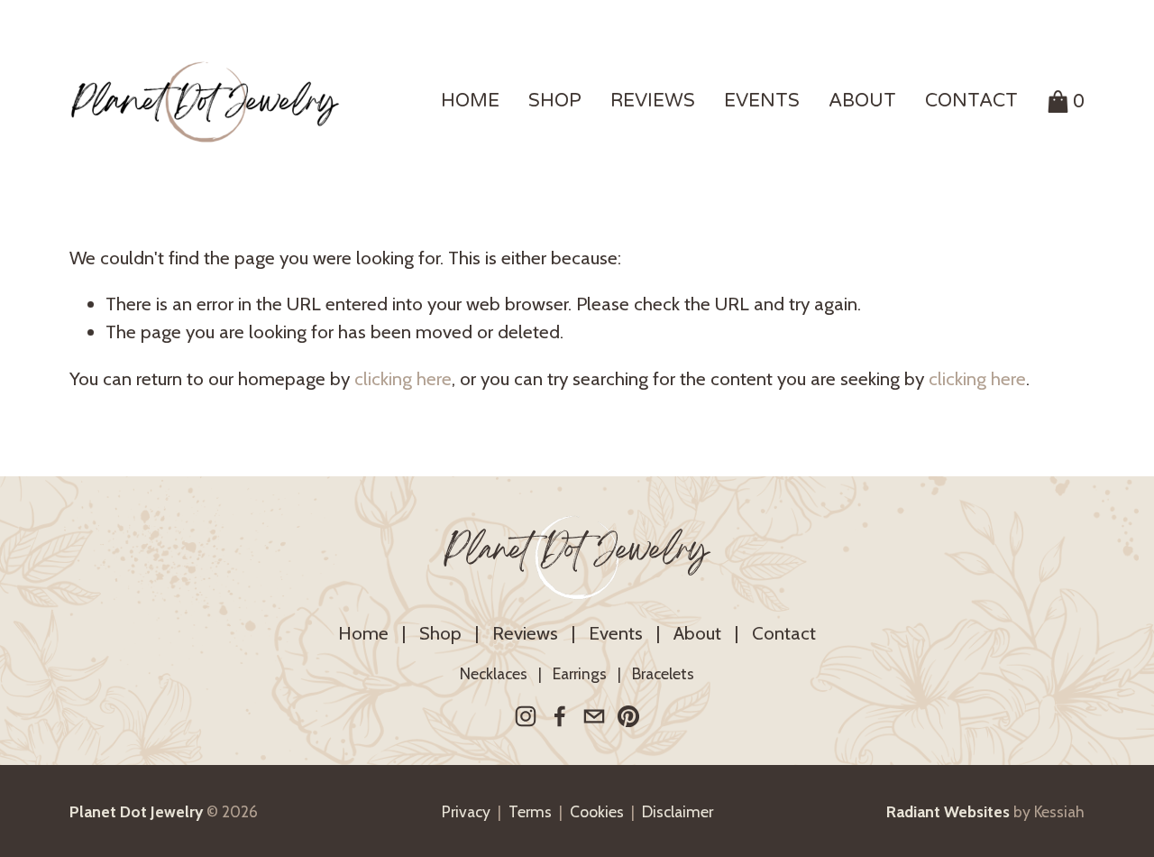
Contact (784, 633)
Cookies (597, 811)
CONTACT (971, 100)
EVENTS (762, 100)
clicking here (403, 378)
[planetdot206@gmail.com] (594, 716)
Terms (530, 811)
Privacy (466, 811)
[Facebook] (560, 716)
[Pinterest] (628, 716)
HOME (470, 100)
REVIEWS (652, 100)
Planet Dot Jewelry (577, 557)
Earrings (580, 673)
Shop (440, 633)
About (697, 633)
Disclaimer (677, 811)
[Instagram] (525, 716)
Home (363, 633)
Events (616, 633)
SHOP (555, 100)
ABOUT (862, 100)
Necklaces (493, 673)
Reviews (525, 633)
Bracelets (663, 673)
